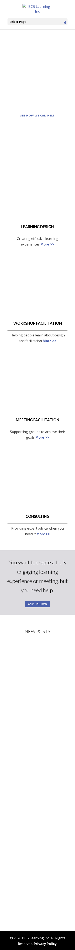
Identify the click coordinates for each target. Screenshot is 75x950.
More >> (47, 244)
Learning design (37, 226)
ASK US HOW (37, 604)
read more (20, 720)
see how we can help (37, 115)
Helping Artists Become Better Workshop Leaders (34, 668)
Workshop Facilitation (37, 323)
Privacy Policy (45, 943)
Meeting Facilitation (37, 419)
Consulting (37, 516)
